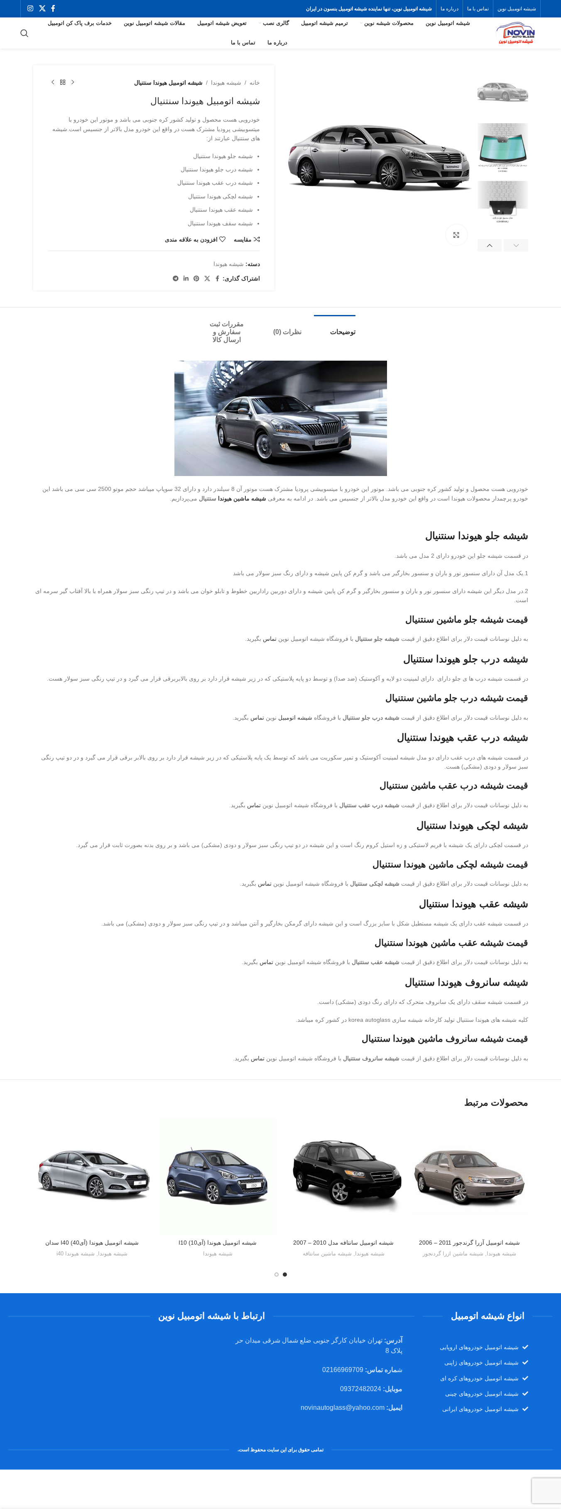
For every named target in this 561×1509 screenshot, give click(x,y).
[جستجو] (24, 33)
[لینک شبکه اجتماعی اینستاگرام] (30, 8)
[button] (516, 245)
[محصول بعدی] (53, 83)
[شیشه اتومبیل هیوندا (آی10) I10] (218, 1176)
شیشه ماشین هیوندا (242, 498)
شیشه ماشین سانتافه (327, 1253)
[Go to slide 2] (276, 1274)
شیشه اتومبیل (295, 717)
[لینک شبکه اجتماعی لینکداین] (186, 278)
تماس (270, 638)
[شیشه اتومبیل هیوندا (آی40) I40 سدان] (92, 1176)
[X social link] (42, 8)
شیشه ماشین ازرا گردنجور (453, 1253)
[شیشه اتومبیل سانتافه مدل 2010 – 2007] (343, 1176)
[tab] (334, 327)
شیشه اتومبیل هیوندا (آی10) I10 (218, 1242)
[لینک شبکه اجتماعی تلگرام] (175, 278)
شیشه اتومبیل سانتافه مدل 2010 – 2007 (343, 1242)
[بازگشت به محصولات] (63, 83)
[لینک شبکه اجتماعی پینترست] (196, 278)
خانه (255, 82)
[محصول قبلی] (73, 83)
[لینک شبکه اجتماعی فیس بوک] (53, 8)
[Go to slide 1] (285, 1274)
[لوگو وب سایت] (515, 32)
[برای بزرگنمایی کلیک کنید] (456, 235)
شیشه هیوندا (226, 82)
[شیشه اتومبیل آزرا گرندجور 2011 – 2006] (469, 1176)
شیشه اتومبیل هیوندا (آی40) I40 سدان (92, 1242)
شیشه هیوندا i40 (75, 1253)
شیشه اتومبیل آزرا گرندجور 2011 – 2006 (469, 1242)
